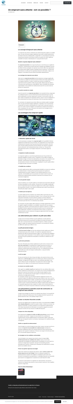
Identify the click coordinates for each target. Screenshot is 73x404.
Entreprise (29, 2)
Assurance (23, 2)
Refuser (65, 401)
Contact (46, 2)
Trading (41, 2)
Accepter (57, 401)
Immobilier (36, 2)
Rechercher (67, 2)
